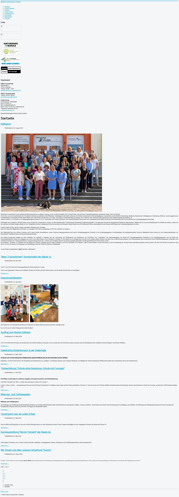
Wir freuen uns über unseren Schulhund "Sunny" (26, 449)
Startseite (7, 6)
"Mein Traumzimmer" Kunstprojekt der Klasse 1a (26, 256)
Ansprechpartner (9, 8)
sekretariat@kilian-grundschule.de (11, 90)
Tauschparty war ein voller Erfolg (18, 413)
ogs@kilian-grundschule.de (9, 97)
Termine (6, 10)
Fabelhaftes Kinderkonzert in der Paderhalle (23, 350)
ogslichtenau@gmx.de (7, 110)
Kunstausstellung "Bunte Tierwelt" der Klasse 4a (26, 431)
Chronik (6, 18)
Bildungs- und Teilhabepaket (15, 394)
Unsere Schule (8, 12)
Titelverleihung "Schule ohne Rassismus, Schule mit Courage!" (33, 368)
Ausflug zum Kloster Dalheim (16, 332)
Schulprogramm (9, 13)
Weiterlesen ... (5, 273)
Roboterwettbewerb (11, 277)
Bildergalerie (8, 17)
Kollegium (6, 123)
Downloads (7, 15)
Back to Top (4, 491)
